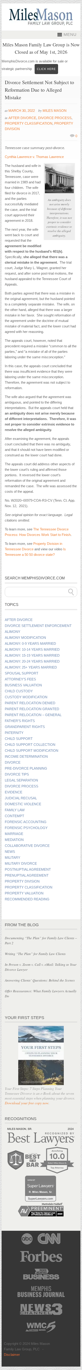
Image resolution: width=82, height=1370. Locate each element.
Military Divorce (21, 863)
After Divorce (22, 118)
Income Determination (26, 756)
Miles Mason (55, 110)
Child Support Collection (30, 745)
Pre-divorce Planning (26, 768)
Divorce (12, 762)
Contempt (14, 816)
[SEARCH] (71, 592)
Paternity (14, 733)
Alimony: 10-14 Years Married (32, 649)
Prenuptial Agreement (27, 875)
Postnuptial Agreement (28, 869)
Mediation (14, 840)
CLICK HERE (46, 69)
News (10, 852)
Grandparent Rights (25, 727)
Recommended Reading (27, 899)
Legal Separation (21, 780)
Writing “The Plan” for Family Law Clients (35, 953)
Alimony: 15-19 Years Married (32, 655)
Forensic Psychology (26, 828)
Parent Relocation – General (33, 715)
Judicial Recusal (21, 798)
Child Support (19, 739)
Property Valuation (24, 893)
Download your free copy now (27, 1102)
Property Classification (28, 123)
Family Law (15, 810)
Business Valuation (23, 685)
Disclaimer (12, 1355)
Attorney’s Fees (20, 679)
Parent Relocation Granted (32, 709)
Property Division (22, 881)
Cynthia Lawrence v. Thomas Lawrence (34, 157)
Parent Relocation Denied (30, 703)
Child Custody (19, 691)
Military (12, 857)
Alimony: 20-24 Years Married (32, 661)
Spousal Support (21, 673)
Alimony (12, 632)
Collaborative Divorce (27, 846)
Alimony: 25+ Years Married (31, 667)
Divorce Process (55, 118)
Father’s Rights (20, 721)
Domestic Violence (23, 804)
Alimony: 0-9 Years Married (30, 643)
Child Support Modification (31, 750)
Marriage (14, 834)
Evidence (13, 792)
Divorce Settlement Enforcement (38, 626)
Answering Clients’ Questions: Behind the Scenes (40, 980)
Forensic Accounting (25, 822)
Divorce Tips (17, 774)
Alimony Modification (25, 638)
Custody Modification (26, 697)
